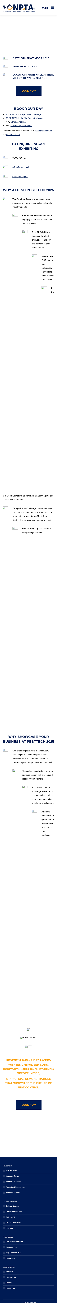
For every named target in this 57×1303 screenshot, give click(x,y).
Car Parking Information (21, 125)
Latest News (11, 1277)
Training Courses (12, 1206)
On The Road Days (13, 1223)
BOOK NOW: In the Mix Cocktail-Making (24, 118)
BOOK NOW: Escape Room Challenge (23, 114)
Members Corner (12, 1176)
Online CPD (10, 1217)
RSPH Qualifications (14, 1212)
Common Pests (12, 1247)
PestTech (9, 1228)
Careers (9, 1283)
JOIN (44, 7)
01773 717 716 (13, 134)
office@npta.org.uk (43, 130)
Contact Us (10, 1288)
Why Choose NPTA (13, 1253)
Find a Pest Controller (14, 1242)
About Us (9, 1272)
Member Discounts (13, 1182)
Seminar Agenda (18, 122)
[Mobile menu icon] (52, 7)
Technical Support (13, 1193)
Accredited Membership (15, 1187)
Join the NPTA (11, 1171)
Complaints (10, 1258)
